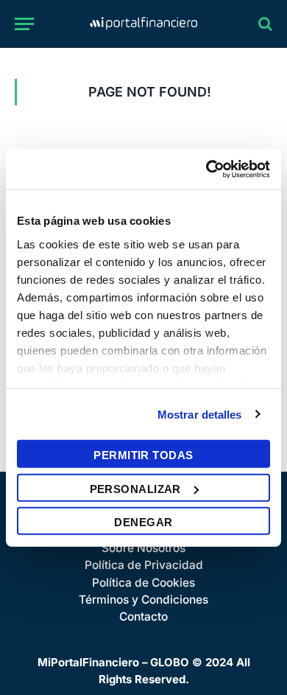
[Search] (263, 24)
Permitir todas (143, 455)
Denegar (143, 522)
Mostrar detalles (199, 414)
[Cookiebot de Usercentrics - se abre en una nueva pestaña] (206, 168)
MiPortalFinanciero (88, 662)
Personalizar (135, 488)
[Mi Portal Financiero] (143, 24)
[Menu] (24, 24)
